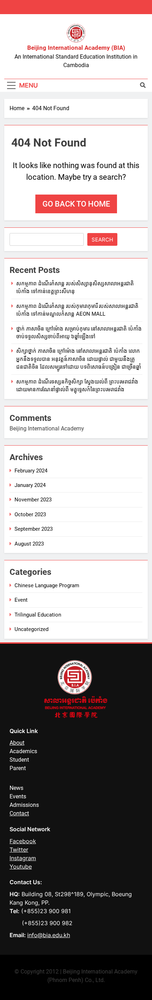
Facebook (23, 841)
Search (102, 239)
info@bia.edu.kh (48, 935)
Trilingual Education (37, 615)
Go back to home (76, 204)
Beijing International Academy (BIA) (76, 47)
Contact (19, 813)
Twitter (19, 849)
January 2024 (30, 485)
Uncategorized (31, 629)
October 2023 (30, 514)
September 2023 (33, 529)
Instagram (23, 858)
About (17, 742)
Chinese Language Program (46, 585)
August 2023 (29, 544)
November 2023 (33, 499)
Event (21, 600)
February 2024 (30, 471)
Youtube (21, 866)
